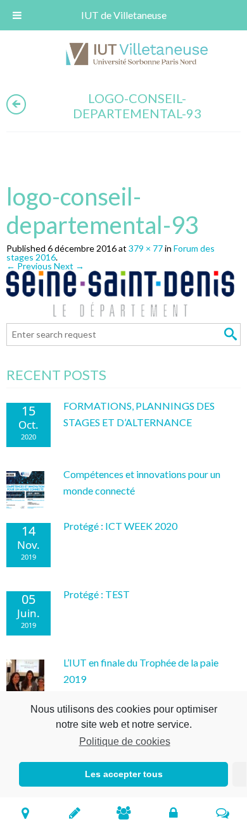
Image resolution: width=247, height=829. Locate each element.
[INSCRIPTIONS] (74, 813)
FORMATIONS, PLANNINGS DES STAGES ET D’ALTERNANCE (139, 414)
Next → (69, 266)
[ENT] (173, 813)
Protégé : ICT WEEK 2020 (120, 526)
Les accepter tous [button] (124, 774)
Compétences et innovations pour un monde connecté (141, 482)
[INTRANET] (222, 813)
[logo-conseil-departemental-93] (123, 295)
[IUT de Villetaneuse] (141, 56)
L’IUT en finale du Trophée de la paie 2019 (140, 670)
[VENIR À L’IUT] (25, 813)
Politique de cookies (124, 741)
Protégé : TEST (96, 594)
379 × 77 (146, 248)
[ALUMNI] (123, 813)
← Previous (29, 266)
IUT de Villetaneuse (124, 15)
